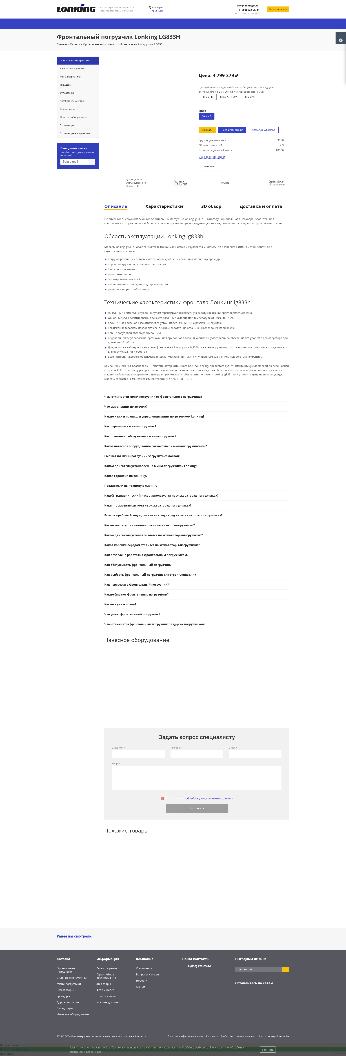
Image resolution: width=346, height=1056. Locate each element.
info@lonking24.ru (248, 5)
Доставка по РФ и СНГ (180, 183)
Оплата (225, 182)
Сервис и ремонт (107, 968)
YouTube (256, 994)
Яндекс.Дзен (265, 994)
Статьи (140, 986)
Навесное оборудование (73, 1014)
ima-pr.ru (264, 1036)
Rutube (274, 994)
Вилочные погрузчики (72, 977)
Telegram (247, 994)
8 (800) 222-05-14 (249, 10)
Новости (141, 980)
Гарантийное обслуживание (277, 183)
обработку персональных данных (209, 798)
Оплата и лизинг (107, 996)
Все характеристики (212, 156)
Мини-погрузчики (69, 984)
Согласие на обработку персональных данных (230, 1036)
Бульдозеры (65, 1008)
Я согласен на (199, 798)
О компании (144, 968)
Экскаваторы (65, 990)
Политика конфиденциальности (185, 1036)
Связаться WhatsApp (263, 129)
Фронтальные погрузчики (66, 969)
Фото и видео (105, 990)
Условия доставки (108, 1002)
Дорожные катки (68, 1002)
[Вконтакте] (238, 994)
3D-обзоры (103, 984)
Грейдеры (63, 996)
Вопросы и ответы (148, 974)
